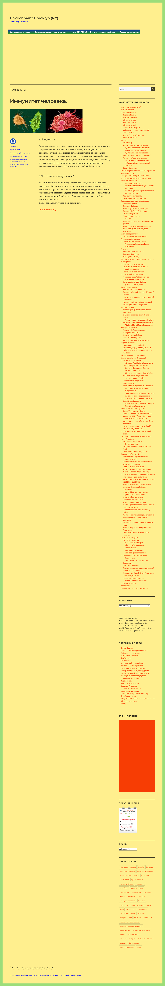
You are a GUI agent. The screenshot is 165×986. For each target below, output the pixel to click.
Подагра (124, 704)
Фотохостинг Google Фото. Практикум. (138, 573)
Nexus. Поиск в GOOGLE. (132, 464)
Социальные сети (128, 343)
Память (133, 888)
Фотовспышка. (131, 548)
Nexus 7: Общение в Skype (133, 497)
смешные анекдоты (128, 939)
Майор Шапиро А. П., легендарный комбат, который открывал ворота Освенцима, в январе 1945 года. (135, 673)
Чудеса (122, 897)
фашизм (123, 943)
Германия (145, 875)
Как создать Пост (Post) (132, 441)
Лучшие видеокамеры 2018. (136, 581)
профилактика (134, 934)
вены (149, 905)
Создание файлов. (130, 206)
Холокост (147, 892)
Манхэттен (140, 884)
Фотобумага (127, 563)
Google (141, 867)
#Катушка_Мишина (128, 867)
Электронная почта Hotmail (134, 290)
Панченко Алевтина (129, 686)
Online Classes (128, 133)
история (123, 918)
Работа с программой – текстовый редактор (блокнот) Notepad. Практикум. (137, 487)
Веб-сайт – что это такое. (133, 252)
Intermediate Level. (130, 117)
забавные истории (127, 913)
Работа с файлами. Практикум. (135, 209)
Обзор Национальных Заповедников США (138, 699)
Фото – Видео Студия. (132, 128)
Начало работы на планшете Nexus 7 (137, 462)
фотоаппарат (134, 943)
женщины (143, 909)
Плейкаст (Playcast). (131, 576)
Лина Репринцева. (128, 696)
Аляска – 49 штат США (130, 683)
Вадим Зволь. (126, 681)
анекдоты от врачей (128, 901)
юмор (139, 947)
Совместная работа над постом (135, 452)
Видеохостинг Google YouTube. (135, 376)
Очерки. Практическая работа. (133, 409)
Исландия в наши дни (130, 678)
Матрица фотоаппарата (134, 550)
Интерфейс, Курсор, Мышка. (134, 198)
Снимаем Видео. (129, 583)
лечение (137, 918)
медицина (148, 918)
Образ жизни (24, 153)
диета (12, 159)
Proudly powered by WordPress (46, 975)
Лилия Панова (127, 648)
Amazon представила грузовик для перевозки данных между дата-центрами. (137, 228)
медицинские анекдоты (129, 922)
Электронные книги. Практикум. (136, 340)
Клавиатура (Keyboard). (132, 196)
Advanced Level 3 (129, 125)
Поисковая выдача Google (133, 279)
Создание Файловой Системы (135, 211)
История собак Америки (131, 689)
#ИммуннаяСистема (18, 156)
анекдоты (141, 897)
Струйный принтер (131, 566)
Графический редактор (130, 239)
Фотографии (130, 558)
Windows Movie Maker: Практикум (138, 325)
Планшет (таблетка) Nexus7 (132, 454)
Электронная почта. (129, 287)
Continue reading (47, 209)
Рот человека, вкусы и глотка (133, 668)
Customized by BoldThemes (70, 975)
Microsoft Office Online (132, 360)
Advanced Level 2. (129, 123)
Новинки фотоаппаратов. (135, 553)
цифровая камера (127, 947)
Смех (141, 888)
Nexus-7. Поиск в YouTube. (133, 467)
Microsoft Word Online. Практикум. (139, 363)
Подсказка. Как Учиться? (131, 107)
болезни (141, 901)
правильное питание (141, 930)
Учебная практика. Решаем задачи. (135, 588)
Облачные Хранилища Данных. (135, 366)
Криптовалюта (137, 880)
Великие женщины (145, 871)
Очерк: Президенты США (133, 429)
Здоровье (14, 153)
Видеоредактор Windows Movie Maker (138, 323)
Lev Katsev (14, 146)
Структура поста (131, 444)
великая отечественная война (132, 905)
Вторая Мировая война (129, 875)
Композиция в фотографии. (136, 560)
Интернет (125, 249)
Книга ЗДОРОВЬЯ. (79, 32)
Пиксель (128, 219)
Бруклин (149, 867)
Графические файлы (131, 216)
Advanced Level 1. (129, 120)
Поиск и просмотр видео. (133, 264)
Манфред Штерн (126, 884)
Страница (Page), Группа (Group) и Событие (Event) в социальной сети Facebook (137, 350)
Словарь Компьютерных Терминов (135, 176)
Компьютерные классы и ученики (50, 32)
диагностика (131, 909)
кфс (130, 918)
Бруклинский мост (127, 871)
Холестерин (136, 892)
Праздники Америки (129, 32)
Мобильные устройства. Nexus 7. (136, 130)
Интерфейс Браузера (131, 257)
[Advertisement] (82, 66)
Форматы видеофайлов (132, 338)
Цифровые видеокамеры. (133, 578)
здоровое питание (17, 162)
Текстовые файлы (130, 214)
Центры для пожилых (20, 32)
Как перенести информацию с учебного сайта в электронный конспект (137, 163)
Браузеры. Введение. (131, 254)
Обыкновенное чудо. (129, 701)
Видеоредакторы (128, 307)
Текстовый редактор (129, 234)
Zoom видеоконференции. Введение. (138, 386)
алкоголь (131, 897)
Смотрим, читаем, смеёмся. (102, 32)
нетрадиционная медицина (131, 926)
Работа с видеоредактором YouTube (139, 320)
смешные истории (145, 939)
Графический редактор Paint (134, 242)
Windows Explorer (130, 204)
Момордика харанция (130, 691)
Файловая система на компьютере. (135, 201)
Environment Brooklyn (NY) (34, 18)
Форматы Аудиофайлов (132, 335)
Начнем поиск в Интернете (134, 272)
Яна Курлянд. (126, 658)
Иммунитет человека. (38, 101)
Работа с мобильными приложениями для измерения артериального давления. (138, 517)
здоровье (141, 913)
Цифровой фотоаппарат (133, 543)
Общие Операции (130, 168)
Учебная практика (130, 138)
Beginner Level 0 (129, 112)
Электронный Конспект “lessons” (137, 155)
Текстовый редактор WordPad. (135, 236)
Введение (125, 140)
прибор (123, 934)
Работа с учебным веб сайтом (135, 158)
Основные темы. (127, 110)
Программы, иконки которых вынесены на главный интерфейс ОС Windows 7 (138, 421)
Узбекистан (124, 892)
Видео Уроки (126, 586)
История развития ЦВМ (133, 183)
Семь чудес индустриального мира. (135, 694)
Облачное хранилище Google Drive (139, 373)
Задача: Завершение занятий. (137, 153)
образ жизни (125, 930)
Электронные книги (129, 328)
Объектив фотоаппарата (135, 545)
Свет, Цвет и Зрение (131, 540)
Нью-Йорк (124, 888)
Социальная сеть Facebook (133, 345)
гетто (122, 909)
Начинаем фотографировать (135, 555)
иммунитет (14, 164)
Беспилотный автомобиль (132, 663)
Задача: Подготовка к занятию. (135, 145)
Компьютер (127, 143)
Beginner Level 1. (129, 115)
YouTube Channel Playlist (134, 378)
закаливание (20, 159)
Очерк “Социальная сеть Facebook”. (137, 426)
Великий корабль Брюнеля (132, 666)
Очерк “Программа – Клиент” (135, 411)
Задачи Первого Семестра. (133, 135)
